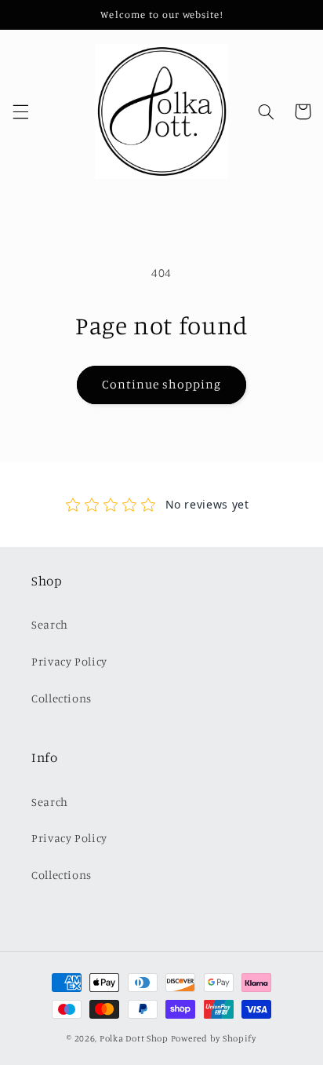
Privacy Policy (69, 661)
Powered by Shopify (213, 1038)
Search (49, 624)
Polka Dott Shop (134, 1038)
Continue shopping (162, 384)
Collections (61, 698)
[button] (20, 111)
